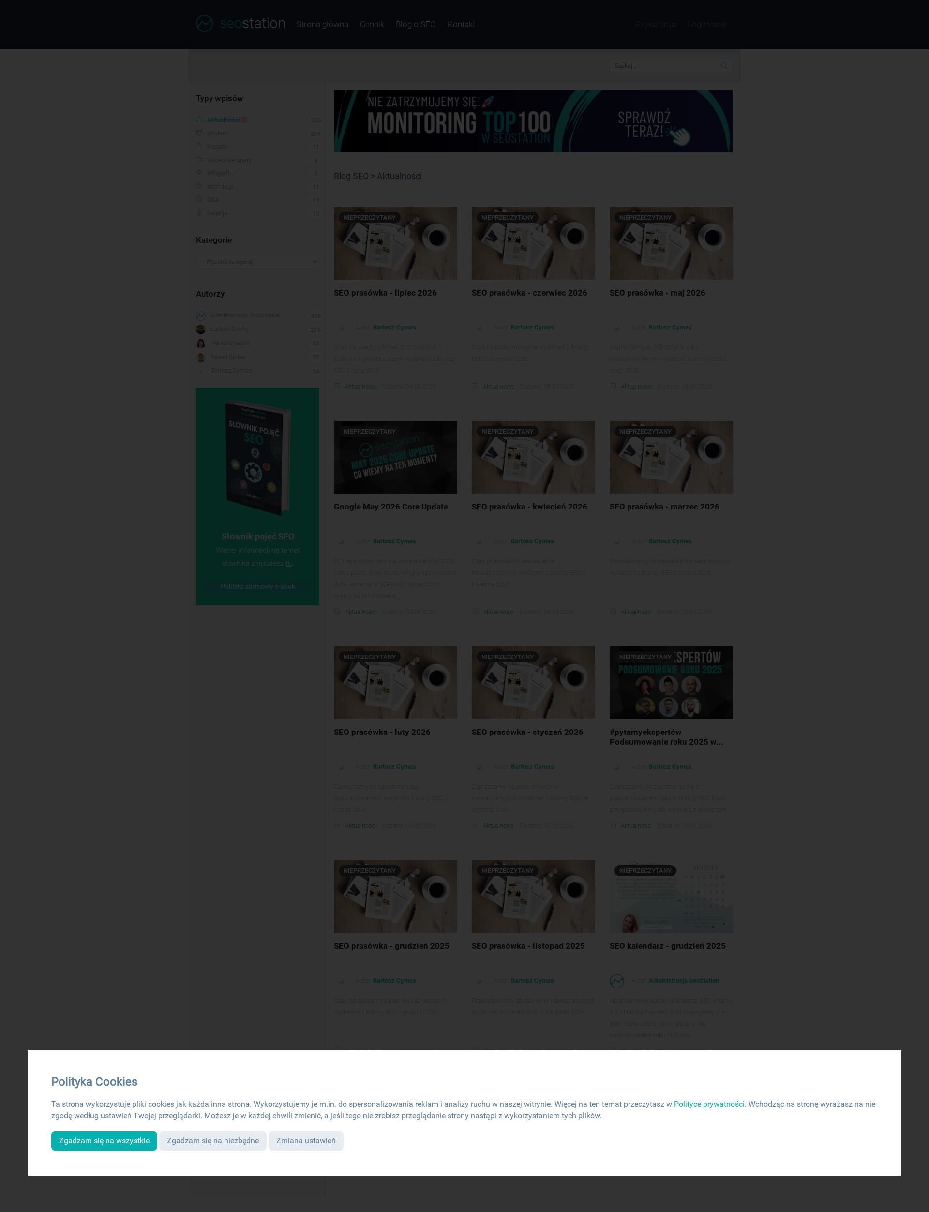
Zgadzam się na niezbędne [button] (213, 1140)
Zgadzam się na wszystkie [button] (104, 1140)
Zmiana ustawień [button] (306, 1140)
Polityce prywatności (709, 1103)
